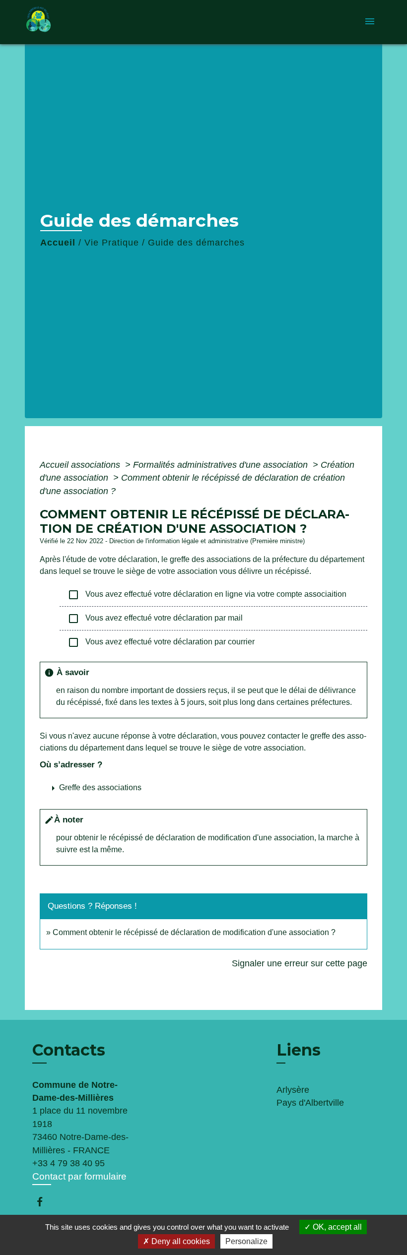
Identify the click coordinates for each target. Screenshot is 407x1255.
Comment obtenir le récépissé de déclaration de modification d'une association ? (194, 932)
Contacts (68, 1050)
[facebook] (44, 1201)
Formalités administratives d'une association (221, 465)
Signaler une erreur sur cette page (299, 963)
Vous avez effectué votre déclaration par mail (155, 619)
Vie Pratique (111, 243)
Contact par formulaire (79, 1176)
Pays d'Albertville (310, 1103)
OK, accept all (336, 1227)
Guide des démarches (196, 243)
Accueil (57, 243)
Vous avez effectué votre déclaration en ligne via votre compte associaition (207, 595)
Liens (298, 1050)
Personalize (246, 1241)
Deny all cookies (179, 1241)
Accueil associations (81, 465)
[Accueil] (87, 22)
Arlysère (292, 1090)
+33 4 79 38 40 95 (68, 1163)
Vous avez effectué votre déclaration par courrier (161, 642)
